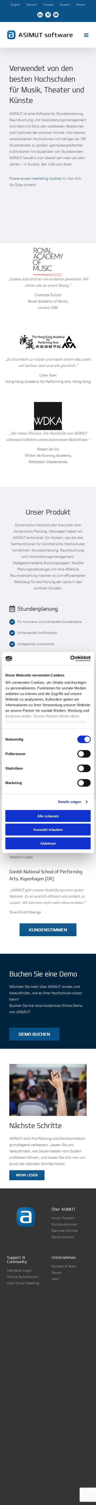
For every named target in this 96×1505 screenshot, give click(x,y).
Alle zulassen (48, 816)
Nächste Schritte (64, 1231)
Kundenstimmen (64, 1224)
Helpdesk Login (19, 1270)
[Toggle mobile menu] (86, 35)
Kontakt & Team (63, 1266)
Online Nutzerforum (22, 1277)
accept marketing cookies (41, 178)
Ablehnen (48, 843)
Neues (56, 1273)
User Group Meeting (23, 1283)
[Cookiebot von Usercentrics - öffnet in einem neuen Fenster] (70, 659)
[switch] (84, 753)
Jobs (55, 1279)
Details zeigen (69, 802)
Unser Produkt (62, 1218)
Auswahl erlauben (48, 830)
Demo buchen (62, 1237)
